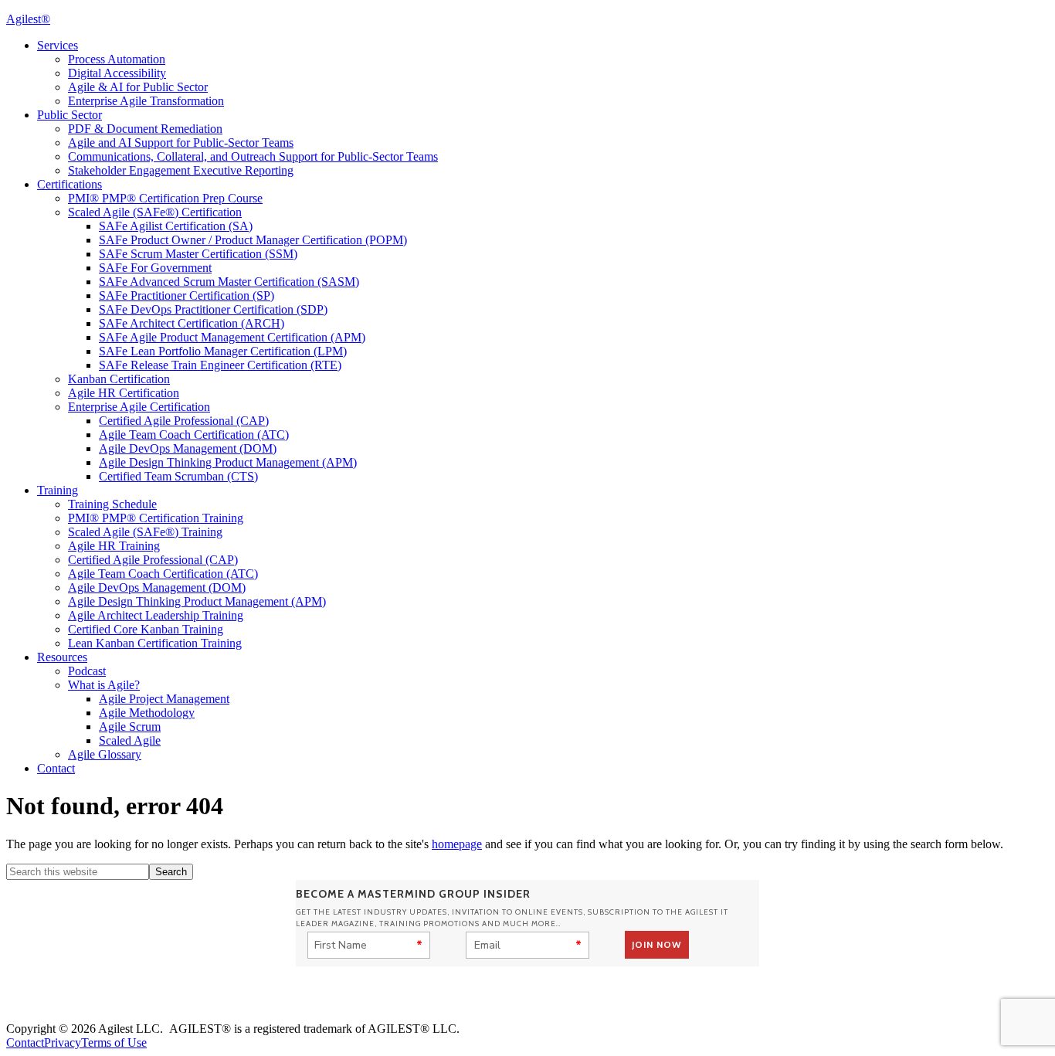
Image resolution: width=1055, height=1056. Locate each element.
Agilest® (28, 18)
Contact (25, 1042)
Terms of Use (114, 1042)
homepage (457, 844)
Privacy (62, 1042)
